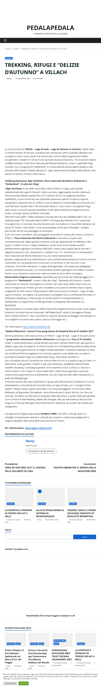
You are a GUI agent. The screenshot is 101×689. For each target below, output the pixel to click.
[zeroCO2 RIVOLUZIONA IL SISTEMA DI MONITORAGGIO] (50, 497)
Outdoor (9, 58)
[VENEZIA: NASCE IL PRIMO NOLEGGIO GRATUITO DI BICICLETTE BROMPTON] (81, 497)
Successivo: (75, 467)
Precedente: (25, 467)
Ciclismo (11, 644)
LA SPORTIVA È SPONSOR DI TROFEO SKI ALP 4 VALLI (18, 513)
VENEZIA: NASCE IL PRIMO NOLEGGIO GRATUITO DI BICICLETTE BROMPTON (81, 513)
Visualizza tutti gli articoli (41, 451)
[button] (5, 40)
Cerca (8, 530)
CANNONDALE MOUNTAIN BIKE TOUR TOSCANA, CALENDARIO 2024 (62, 655)
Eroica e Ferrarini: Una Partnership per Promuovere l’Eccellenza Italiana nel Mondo (38, 656)
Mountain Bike (59, 641)
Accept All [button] (23, 683)
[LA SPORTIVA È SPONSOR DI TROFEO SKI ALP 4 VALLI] (19, 497)
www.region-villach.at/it (38, 427)
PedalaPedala (50, 27)
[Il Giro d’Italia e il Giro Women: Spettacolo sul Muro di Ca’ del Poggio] (15, 640)
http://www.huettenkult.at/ (36, 326)
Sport (18, 644)
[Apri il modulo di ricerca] (98, 40)
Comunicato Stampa (13, 520)
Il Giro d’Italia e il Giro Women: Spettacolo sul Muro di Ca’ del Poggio (14, 656)
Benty (9, 78)
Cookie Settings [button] (10, 683)
